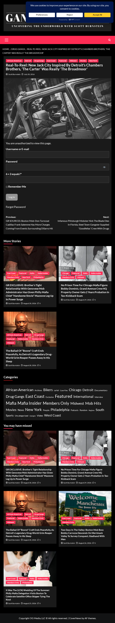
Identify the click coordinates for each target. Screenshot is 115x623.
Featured (62, 61)
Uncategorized (21, 415)
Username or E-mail (17, 149)
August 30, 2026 (29, 303)
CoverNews (75, 618)
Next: (83, 222)
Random (83, 410)
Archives (38, 390)
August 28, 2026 (29, 365)
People (46, 410)
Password (11, 161)
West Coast (52, 415)
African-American (14, 61)
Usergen (32, 416)
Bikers (48, 390)
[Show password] (104, 167)
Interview (99, 397)
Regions (91, 410)
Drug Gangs (39, 61)
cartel (56, 390)
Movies (83, 61)
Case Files (64, 390)
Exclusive (50, 397)
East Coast (51, 61)
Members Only (13, 277)
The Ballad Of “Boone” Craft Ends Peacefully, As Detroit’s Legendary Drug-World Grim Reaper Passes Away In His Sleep (30, 532)
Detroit (28, 61)
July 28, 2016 (29, 74)
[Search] (109, 40)
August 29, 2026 (84, 300)
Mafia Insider (43, 273)
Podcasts (74, 410)
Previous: (29, 222)
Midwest (73, 61)
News (21, 410)
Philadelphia (38, 277)
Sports (10, 415)
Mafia (32, 273)
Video (40, 415)
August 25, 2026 (29, 603)
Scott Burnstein (14, 74)
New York (93, 61)
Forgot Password (16, 206)
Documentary (100, 390)
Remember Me (17, 186)
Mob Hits (93, 403)
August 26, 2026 (84, 543)
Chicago (65, 273)
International (83, 397)
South (100, 410)
